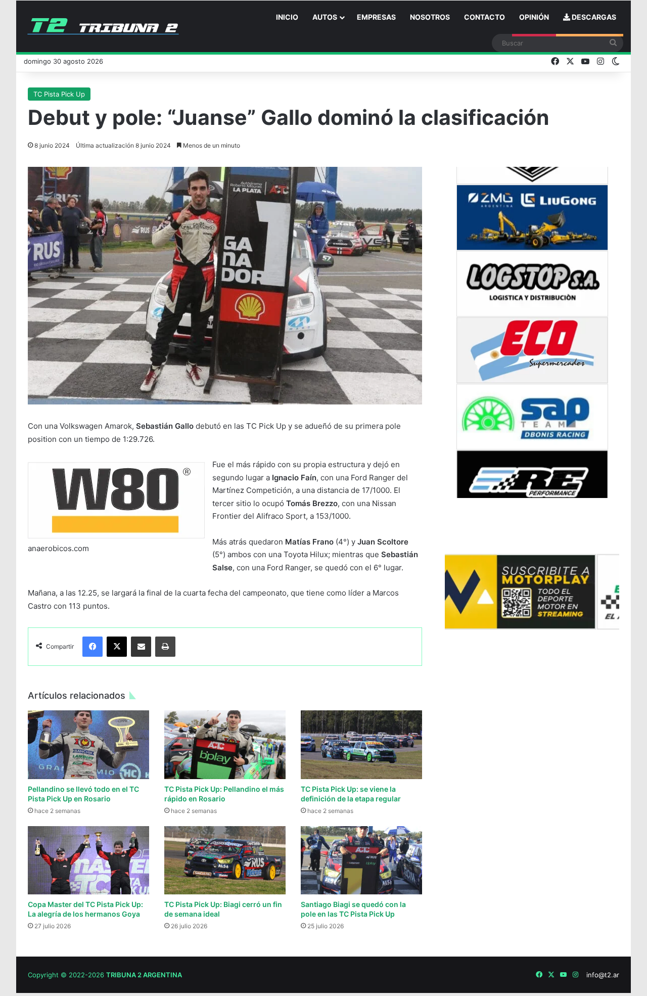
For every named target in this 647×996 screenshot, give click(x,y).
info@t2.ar (602, 975)
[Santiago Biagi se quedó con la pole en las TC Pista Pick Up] (361, 860)
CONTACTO (484, 17)
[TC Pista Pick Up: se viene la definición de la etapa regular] (361, 744)
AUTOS (324, 17)
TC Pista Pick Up (59, 94)
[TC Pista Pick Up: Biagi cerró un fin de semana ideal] (225, 860)
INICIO (287, 17)
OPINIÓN (534, 17)
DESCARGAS (593, 17)
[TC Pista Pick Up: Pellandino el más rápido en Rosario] (225, 744)
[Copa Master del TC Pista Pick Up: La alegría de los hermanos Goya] (88, 860)
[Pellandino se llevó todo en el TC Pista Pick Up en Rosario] (88, 744)
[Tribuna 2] (103, 26)
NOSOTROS (430, 17)
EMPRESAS (376, 17)
